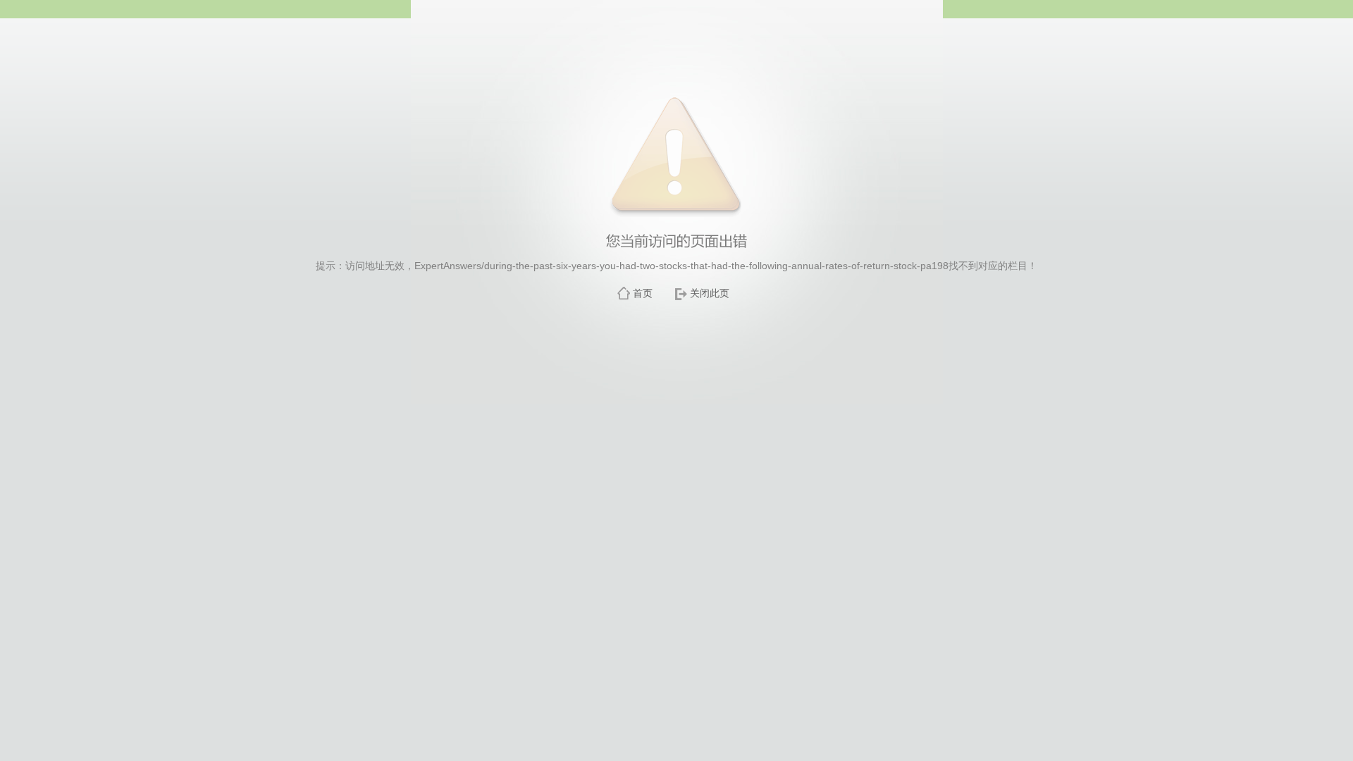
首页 (643, 293)
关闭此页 (709, 293)
